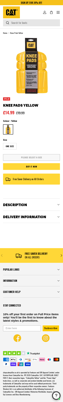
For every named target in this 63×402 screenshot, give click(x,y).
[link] (17, 338)
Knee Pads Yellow (16, 33)
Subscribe (50, 328)
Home (5, 33)
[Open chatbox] (56, 395)
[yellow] (8, 129)
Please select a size (31, 157)
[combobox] (31, 22)
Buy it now (31, 166)
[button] (51, 12)
